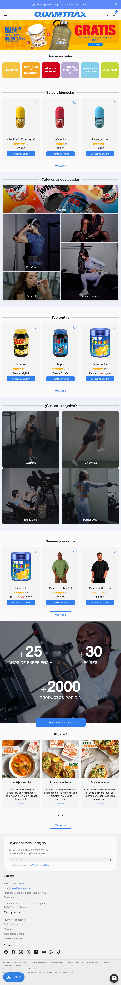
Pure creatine (100, 364)
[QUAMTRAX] (60, 14)
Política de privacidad (20, 963)
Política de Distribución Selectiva (98, 963)
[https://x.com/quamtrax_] (28, 952)
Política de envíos (57, 963)
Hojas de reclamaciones (12, 965)
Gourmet (9, 929)
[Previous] (58, 816)
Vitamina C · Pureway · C (21, 139)
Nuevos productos (60, 541)
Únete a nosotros (13, 938)
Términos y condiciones (75, 963)
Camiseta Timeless (100, 588)
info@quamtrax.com (23, 888)
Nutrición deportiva (14, 919)
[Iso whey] (21, 342)
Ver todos (60, 825)
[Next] (62, 816)
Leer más (21, 804)
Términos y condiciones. (41, 865)
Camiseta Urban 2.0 (60, 588)
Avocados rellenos (60, 782)
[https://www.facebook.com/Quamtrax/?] (13, 952)
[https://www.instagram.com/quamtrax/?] (21, 952)
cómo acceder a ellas (59, 969)
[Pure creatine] (100, 342)
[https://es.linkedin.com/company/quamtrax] (36, 952)
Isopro (60, 364)
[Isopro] (60, 342)
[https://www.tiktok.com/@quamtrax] (59, 952)
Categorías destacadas (60, 179)
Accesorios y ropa (14, 933)
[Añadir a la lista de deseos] (35, 102)
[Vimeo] (51, 952)
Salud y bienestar (60, 92)
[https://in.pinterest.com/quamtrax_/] (6, 952)
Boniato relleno (100, 782)
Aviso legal (6, 963)
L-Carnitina (60, 139)
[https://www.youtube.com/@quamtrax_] (44, 952)
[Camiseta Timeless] (100, 566)
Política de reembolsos (39, 963)
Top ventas (60, 317)
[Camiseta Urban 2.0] (60, 566)
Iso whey (21, 364)
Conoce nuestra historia (60, 722)
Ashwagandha (100, 139)
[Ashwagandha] (100, 117)
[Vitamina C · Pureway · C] (21, 117)
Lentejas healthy (21, 782)
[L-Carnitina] (60, 117)
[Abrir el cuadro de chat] (114, 978)
